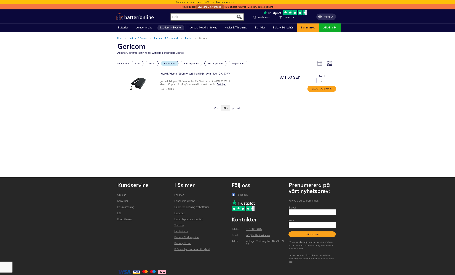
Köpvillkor (122, 201)
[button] (293, 17)
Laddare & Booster (138, 38)
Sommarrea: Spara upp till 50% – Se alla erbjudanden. (205, 2)
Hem (120, 38)
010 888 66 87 (254, 229)
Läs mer (179, 195)
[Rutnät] (319, 63)
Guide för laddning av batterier (191, 207)
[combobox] (207, 17)
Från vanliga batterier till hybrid (192, 249)
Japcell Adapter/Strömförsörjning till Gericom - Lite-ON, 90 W (195, 73)
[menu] (227, 27)
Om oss (121, 195)
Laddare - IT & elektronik (166, 38)
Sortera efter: (123, 63)
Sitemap (179, 225)
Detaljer (221, 84)
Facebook (242, 194)
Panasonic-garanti (184, 201)
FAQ (119, 213)
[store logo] (135, 16)
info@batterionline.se (258, 235)
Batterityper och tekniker (188, 219)
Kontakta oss (124, 219)
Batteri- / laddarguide (186, 237)
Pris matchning (125, 207)
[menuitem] (123, 27)
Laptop (189, 38)
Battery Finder (182, 243)
